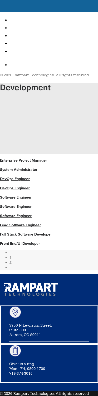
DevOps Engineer (15, 179)
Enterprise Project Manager (23, 160)
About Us (24, 27)
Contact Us (27, 51)
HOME (18, 19)
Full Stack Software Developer (26, 234)
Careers (22, 43)
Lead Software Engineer (20, 225)
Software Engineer (16, 197)
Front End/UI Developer (20, 243)
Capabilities (29, 35)
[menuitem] (54, 19)
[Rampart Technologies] (49, 6)
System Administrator (18, 169)
